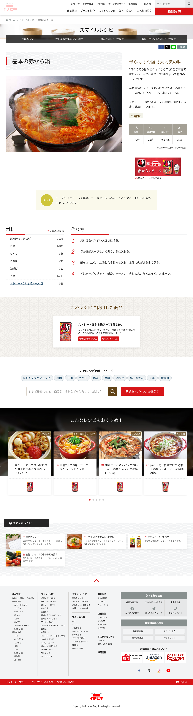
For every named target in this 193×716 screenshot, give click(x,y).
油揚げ (120, 378)
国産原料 (44, 611)
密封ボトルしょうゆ (49, 618)
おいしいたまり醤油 (49, 646)
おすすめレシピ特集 (80, 601)
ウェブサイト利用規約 (42, 681)
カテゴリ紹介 (170, 631)
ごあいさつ (102, 617)
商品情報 (72, 10)
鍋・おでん (137, 378)
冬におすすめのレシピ (36, 378)
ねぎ (96, 378)
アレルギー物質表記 (154, 602)
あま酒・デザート (21, 625)
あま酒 (44, 629)
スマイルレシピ (106, 10)
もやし (83, 378)
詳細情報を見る (89, 338)
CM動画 (75, 645)
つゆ (16, 646)
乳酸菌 (17, 656)
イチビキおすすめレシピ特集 (68, 39)
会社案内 (101, 620)
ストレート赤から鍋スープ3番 (26, 283)
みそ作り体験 (77, 648)
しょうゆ (18, 608)
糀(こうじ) (18, 629)
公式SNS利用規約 (65, 681)
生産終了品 (175, 602)
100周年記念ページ (80, 641)
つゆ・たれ (18, 611)
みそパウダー (19, 639)
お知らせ (75, 3)
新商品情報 (102, 598)
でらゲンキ (45, 653)
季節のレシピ (28, 39)
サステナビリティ (116, 3)
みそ (16, 635)
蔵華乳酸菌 (76, 634)
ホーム (11, 19)
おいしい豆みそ (47, 642)
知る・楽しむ (126, 10)
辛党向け (136, 116)
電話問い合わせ (175, 612)
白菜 (70, 378)
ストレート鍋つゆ (48, 604)
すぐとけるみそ (47, 622)
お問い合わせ (138, 637)
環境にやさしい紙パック (51, 615)
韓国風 (165, 378)
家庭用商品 (16, 601)
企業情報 (101, 3)
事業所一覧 (102, 624)
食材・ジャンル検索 (80, 608)
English (148, 3)
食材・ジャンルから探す (144, 391)
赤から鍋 (44, 608)
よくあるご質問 (132, 612)
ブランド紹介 (87, 10)
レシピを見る (111, 338)
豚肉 (59, 378)
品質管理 (101, 627)
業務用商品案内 (155, 623)
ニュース (101, 601)
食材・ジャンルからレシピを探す (159, 39)
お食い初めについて (80, 631)
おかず (17, 622)
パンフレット (170, 637)
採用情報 (132, 3)
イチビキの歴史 (78, 638)
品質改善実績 (132, 602)
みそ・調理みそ (20, 604)
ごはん (17, 618)
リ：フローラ (46, 656)
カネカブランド (47, 639)
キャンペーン (103, 604)
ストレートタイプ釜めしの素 (53, 635)
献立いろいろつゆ (48, 601)
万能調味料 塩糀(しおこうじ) (53, 625)
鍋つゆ (17, 615)
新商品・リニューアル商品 (23, 598)
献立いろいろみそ (48, 598)
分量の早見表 (56, 231)
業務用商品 (88, 3)
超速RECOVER (46, 649)
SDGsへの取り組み (105, 644)
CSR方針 (101, 640)
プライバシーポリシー (16, 681)
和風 (152, 378)
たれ (16, 649)
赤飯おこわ (45, 632)
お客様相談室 (144, 10)
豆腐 (107, 378)
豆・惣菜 (18, 659)
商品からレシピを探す (112, 39)
